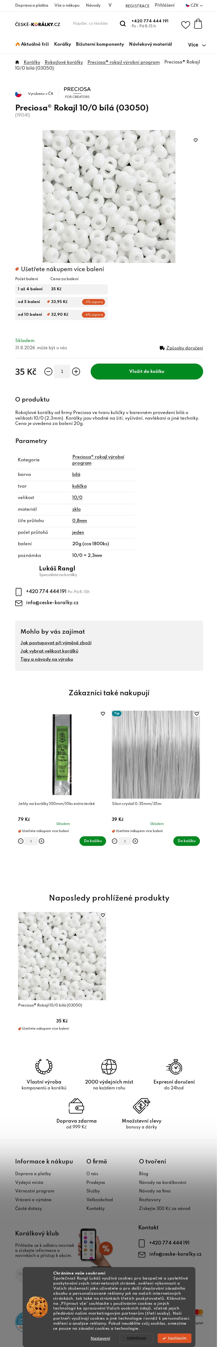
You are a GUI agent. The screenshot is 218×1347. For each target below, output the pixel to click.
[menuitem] (32, 45)
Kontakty (95, 1209)
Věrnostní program (34, 1191)
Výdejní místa (29, 1183)
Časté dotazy (28, 1209)
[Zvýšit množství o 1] (76, 372)
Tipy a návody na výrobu (46, 659)
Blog (143, 1174)
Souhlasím (177, 1338)
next (199, 796)
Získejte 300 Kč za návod (164, 1209)
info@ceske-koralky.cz (52, 602)
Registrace (137, 6)
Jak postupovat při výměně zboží (55, 643)
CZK (195, 5)
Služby (93, 1191)
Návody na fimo (155, 1191)
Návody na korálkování (162, 1183)
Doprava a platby (33, 1174)
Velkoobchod (99, 1200)
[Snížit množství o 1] (48, 372)
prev (19, 796)
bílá (76, 474)
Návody (93, 5)
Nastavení (100, 1338)
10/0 (77, 498)
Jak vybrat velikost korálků (49, 651)
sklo (76, 509)
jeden (78, 532)
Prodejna (95, 1183)
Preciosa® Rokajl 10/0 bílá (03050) (50, 1005)
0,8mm (79, 521)
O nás (92, 1174)
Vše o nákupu (66, 5)
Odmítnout (136, 1338)
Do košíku (154, 371)
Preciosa (73, 87)
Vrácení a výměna (33, 1200)
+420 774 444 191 (150, 21)
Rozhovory (150, 1200)
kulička (79, 486)
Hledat (123, 24)
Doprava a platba (31, 5)
